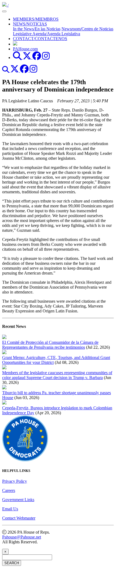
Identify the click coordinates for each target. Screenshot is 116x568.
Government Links (18, 499)
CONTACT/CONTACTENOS (40, 38)
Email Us (10, 509)
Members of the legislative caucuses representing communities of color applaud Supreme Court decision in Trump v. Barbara (57, 375)
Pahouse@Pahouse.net (21, 537)
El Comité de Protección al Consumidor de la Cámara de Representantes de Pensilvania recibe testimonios (50, 345)
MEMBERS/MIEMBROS (36, 19)
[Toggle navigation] (4, 11)
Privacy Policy (14, 481)
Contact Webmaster (18, 518)
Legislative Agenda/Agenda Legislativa (46, 33)
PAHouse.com (25, 49)
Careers (8, 490)
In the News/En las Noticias (36, 29)
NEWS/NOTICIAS (30, 24)
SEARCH (11, 563)
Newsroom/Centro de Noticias (87, 29)
